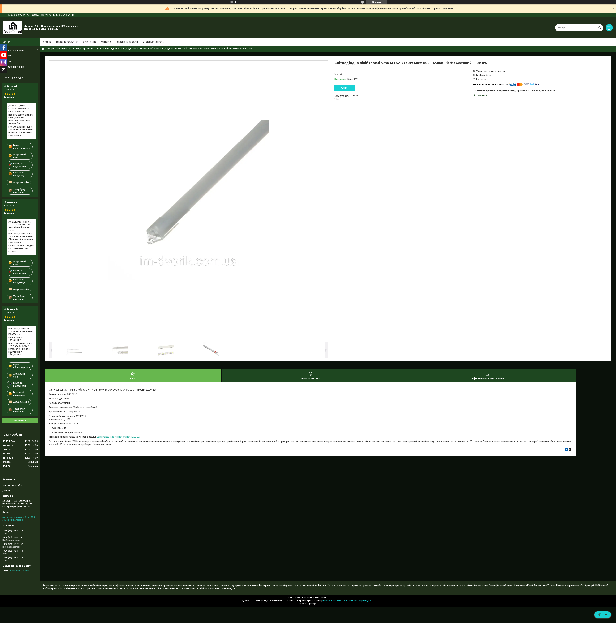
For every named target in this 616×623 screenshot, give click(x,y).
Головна (47, 41)
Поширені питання (13, 66)
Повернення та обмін (127, 41)
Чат (605, 614)
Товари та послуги (65, 41)
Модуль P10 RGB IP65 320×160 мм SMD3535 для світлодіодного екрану (19, 226)
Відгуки (6, 61)
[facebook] (566, 450)
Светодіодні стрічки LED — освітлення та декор (93, 48)
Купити (344, 87)
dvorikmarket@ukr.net (20, 570)
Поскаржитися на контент (334, 601)
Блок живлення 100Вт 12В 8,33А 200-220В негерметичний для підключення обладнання (20, 349)
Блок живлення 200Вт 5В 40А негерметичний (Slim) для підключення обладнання (20, 237)
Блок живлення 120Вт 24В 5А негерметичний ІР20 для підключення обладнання (20, 131)
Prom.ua (324, 598)
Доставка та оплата (153, 41)
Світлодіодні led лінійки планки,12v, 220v (118, 436)
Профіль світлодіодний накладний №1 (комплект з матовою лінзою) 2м (20, 119)
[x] (570, 450)
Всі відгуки (20, 420)
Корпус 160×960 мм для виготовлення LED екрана (21, 248)
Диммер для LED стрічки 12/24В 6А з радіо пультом (18, 108)
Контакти (106, 41)
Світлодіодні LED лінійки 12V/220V (139, 48)
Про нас (6, 55)
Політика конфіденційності (361, 601)
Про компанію (89, 41)
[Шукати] (599, 27)
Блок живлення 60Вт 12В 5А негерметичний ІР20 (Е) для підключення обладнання (20, 334)
